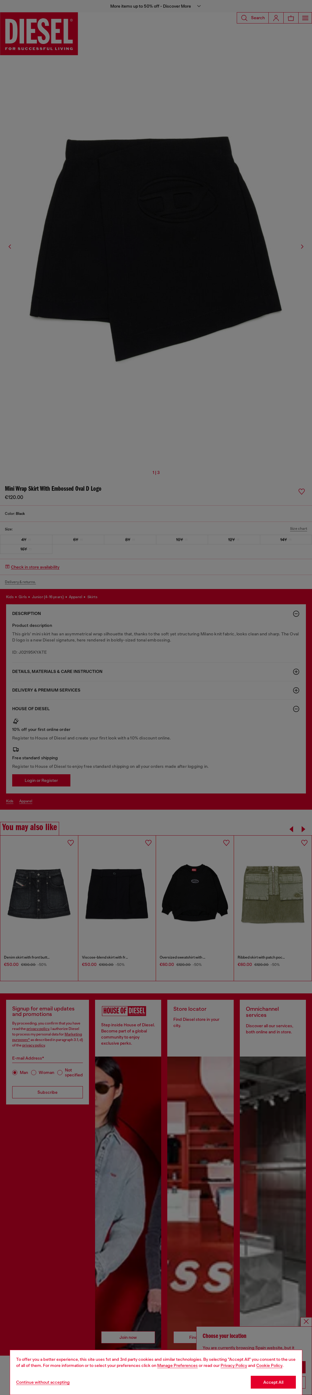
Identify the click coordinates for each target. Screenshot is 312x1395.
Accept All (273, 1382)
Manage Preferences (177, 1365)
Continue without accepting (43, 1382)
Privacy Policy (234, 1365)
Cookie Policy (269, 1365)
